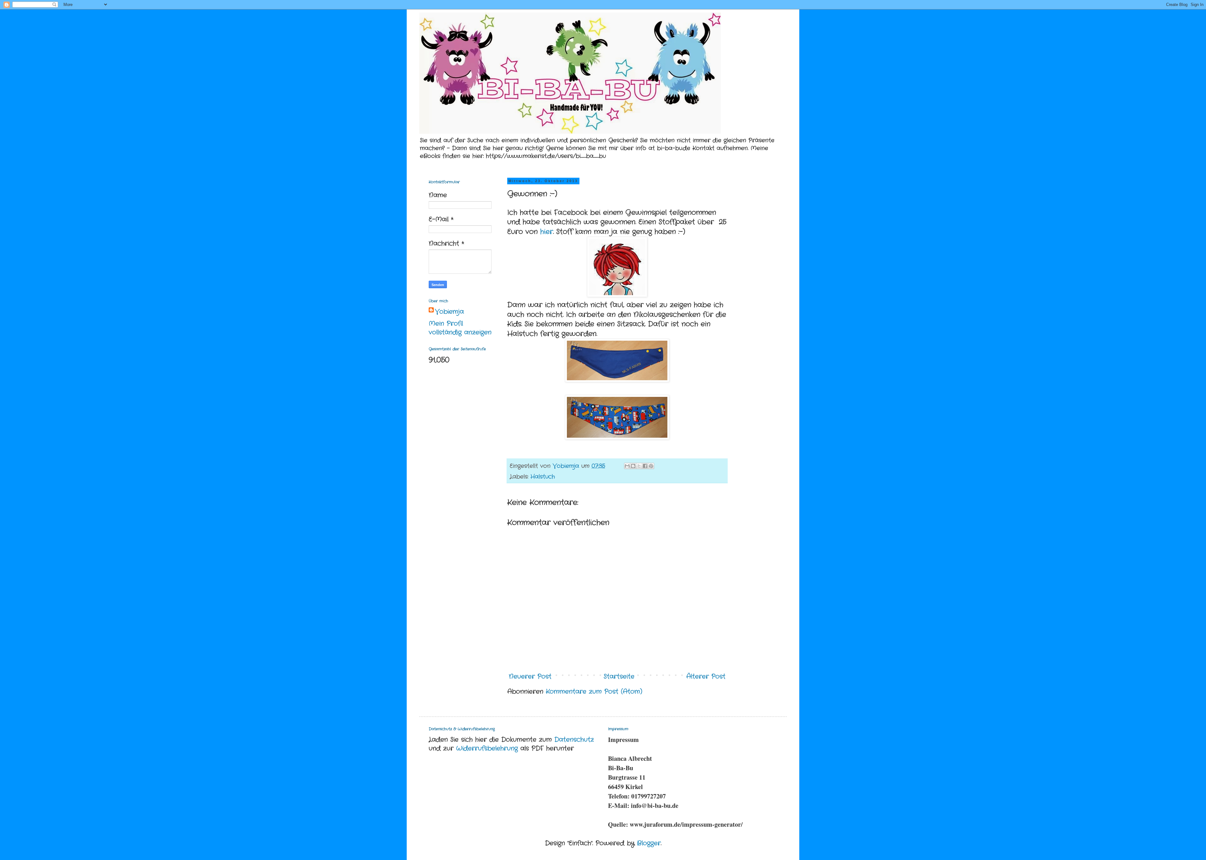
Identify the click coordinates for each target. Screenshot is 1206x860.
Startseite (619, 676)
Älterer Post (705, 676)
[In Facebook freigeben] (645, 466)
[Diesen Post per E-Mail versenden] (627, 466)
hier (546, 232)
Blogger (649, 843)
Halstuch (542, 477)
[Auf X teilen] (639, 466)
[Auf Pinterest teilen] (651, 466)
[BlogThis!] (633, 466)
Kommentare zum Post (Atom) (594, 691)
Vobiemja (449, 311)
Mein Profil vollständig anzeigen (460, 328)
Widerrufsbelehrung (487, 748)
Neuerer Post (530, 676)
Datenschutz (574, 739)
